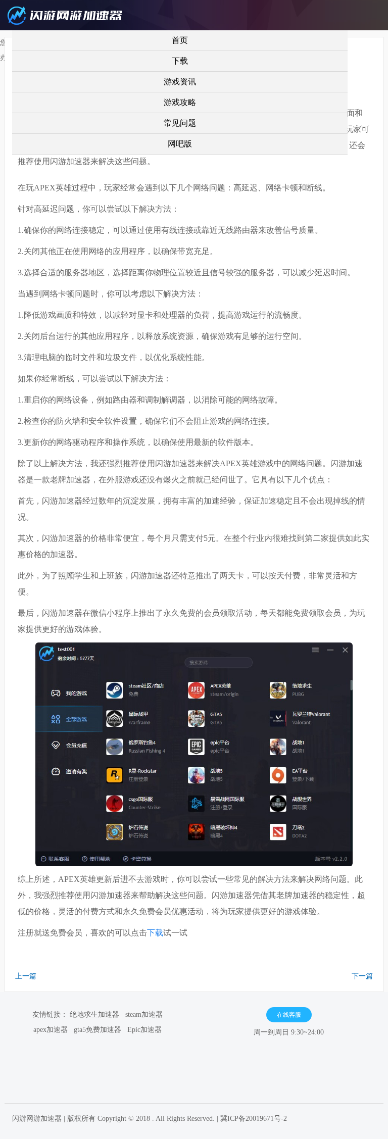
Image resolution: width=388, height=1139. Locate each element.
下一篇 (362, 976)
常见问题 (180, 123)
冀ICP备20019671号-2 (253, 1118)
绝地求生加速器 (94, 1014)
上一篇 (25, 976)
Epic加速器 (144, 1029)
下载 (180, 61)
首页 (180, 40)
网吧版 (180, 143)
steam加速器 (144, 1014)
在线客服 (289, 1014)
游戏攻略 (180, 102)
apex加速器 (50, 1029)
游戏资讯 (180, 81)
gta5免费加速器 (97, 1029)
